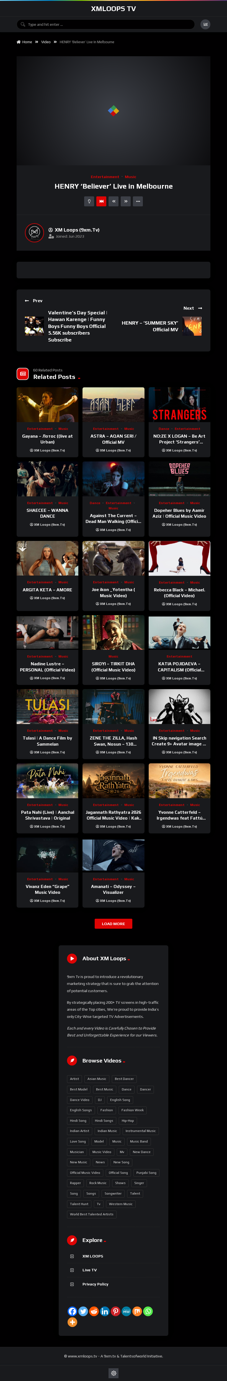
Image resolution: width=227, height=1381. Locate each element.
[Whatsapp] (148, 1311)
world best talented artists (92, 1214)
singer (139, 1183)
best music (104, 1089)
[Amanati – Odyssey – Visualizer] (113, 855)
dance (126, 1089)
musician (77, 1152)
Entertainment (105, 176)
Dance (164, 429)
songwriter (113, 1193)
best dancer (124, 1079)
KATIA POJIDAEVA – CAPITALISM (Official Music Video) (179, 669)
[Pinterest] (115, 1311)
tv (98, 1204)
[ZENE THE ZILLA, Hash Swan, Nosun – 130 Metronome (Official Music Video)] (113, 706)
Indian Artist (79, 1131)
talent (135, 1193)
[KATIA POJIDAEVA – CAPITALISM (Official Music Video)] (179, 632)
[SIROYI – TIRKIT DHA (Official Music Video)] (113, 632)
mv (122, 1152)
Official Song (118, 1173)
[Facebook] (72, 1311)
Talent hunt (79, 1204)
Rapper (75, 1183)
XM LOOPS (92, 1256)
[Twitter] (83, 1311)
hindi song (78, 1121)
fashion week (133, 1110)
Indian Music (107, 1131)
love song (78, 1141)
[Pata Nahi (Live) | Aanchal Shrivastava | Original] (47, 780)
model (99, 1141)
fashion (106, 1110)
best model (78, 1089)
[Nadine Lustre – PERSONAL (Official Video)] (47, 632)
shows (120, 1183)
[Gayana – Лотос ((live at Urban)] (47, 404)
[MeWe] (126, 1311)
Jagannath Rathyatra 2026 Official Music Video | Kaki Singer (113, 818)
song (74, 1193)
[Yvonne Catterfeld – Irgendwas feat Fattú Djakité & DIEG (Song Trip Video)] (179, 780)
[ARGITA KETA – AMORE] (47, 558)
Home (26, 42)
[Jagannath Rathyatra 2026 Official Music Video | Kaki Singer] (113, 780)
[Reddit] (94, 1311)
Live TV (89, 1270)
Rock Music (98, 1183)
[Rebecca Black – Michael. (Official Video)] (179, 558)
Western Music (121, 1204)
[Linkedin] (105, 1311)
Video (46, 42)
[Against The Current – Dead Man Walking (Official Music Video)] (113, 478)
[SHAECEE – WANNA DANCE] (47, 478)
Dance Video (79, 1100)
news (100, 1162)
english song (120, 1100)
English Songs (81, 1110)
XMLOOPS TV (113, 8)
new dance (142, 1152)
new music (78, 1162)
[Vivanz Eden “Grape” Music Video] (47, 855)
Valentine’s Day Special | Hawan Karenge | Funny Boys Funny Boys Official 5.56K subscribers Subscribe (77, 326)
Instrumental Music (141, 1131)
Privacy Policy (95, 1284)
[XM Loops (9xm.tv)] (34, 232)
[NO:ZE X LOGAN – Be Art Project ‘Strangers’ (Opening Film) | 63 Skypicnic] (179, 404)
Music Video (101, 1152)
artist (74, 1079)
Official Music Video (85, 1173)
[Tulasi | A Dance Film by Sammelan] (47, 706)
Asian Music (96, 1079)
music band (139, 1141)
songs (91, 1193)
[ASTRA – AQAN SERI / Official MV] (113, 404)
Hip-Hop (128, 1121)
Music (130, 176)
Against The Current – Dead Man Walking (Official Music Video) (113, 521)
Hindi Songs (104, 1121)
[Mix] (137, 1311)
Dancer (145, 1089)
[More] (72, 1322)
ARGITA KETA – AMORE (47, 589)
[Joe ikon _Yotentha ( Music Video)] (113, 558)
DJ (100, 1100)
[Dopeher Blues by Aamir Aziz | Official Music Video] (179, 478)
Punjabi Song (146, 1173)
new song (121, 1162)
